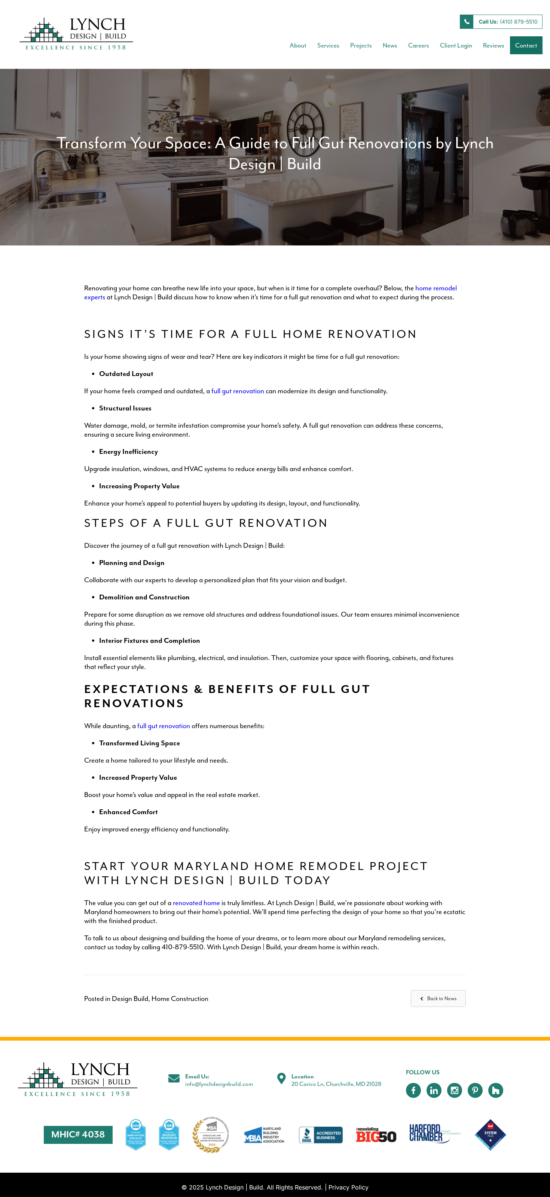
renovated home (196, 902)
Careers (418, 45)
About (298, 45)
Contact (526, 45)
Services (328, 45)
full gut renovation (237, 391)
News (390, 45)
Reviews (493, 45)
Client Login (456, 45)
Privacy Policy (349, 1187)
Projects (361, 45)
